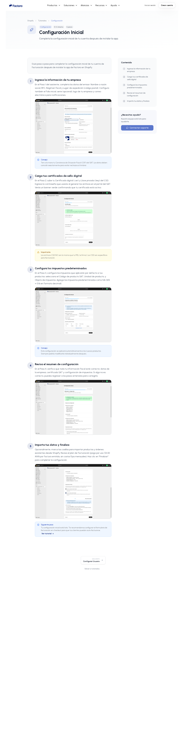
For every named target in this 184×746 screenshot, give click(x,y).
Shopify (30, 21)
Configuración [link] (57, 21)
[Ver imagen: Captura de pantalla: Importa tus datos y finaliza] (73, 491)
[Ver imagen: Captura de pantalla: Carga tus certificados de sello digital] (73, 218)
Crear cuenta (167, 5)
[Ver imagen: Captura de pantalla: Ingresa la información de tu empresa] (73, 126)
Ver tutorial (46, 533)
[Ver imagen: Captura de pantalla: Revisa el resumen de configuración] (73, 407)
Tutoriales (42, 21)
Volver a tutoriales (92, 569)
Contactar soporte (139, 127)
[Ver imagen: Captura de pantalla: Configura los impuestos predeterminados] (73, 314)
